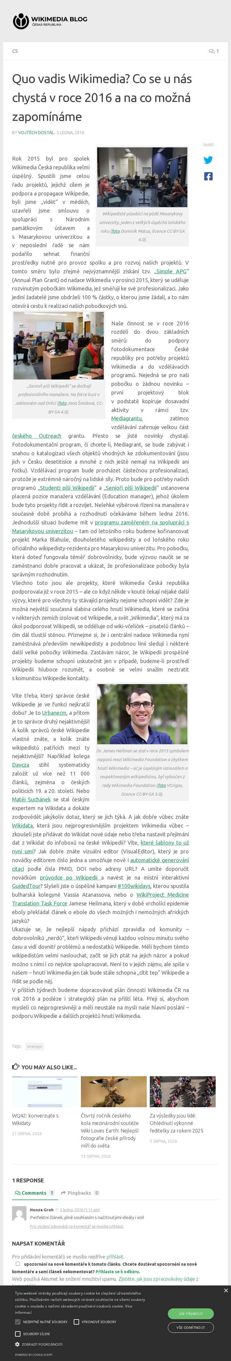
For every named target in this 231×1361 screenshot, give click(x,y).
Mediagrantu (126, 418)
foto (116, 231)
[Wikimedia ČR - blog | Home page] (51, 21)
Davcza (20, 765)
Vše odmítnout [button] (191, 1327)
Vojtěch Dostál (36, 132)
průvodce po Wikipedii (70, 877)
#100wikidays (134, 886)
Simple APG (171, 271)
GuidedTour (26, 886)
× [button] (225, 1291)
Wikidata (22, 825)
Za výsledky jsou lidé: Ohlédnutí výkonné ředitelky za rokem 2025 (176, 1123)
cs (15, 51)
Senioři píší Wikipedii (131, 488)
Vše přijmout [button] (191, 1313)
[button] (80, 1344)
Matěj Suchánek (31, 799)
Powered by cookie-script (34, 1355)
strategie (34, 1046)
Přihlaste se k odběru (117, 1271)
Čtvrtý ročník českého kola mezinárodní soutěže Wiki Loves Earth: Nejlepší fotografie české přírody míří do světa (110, 1130)
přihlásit (114, 1256)
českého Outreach (36, 436)
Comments (37, 1193)
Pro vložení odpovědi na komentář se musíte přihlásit (76, 1226)
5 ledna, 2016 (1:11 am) (80, 1210)
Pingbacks (83, 1193)
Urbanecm (54, 713)
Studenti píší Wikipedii (67, 488)
